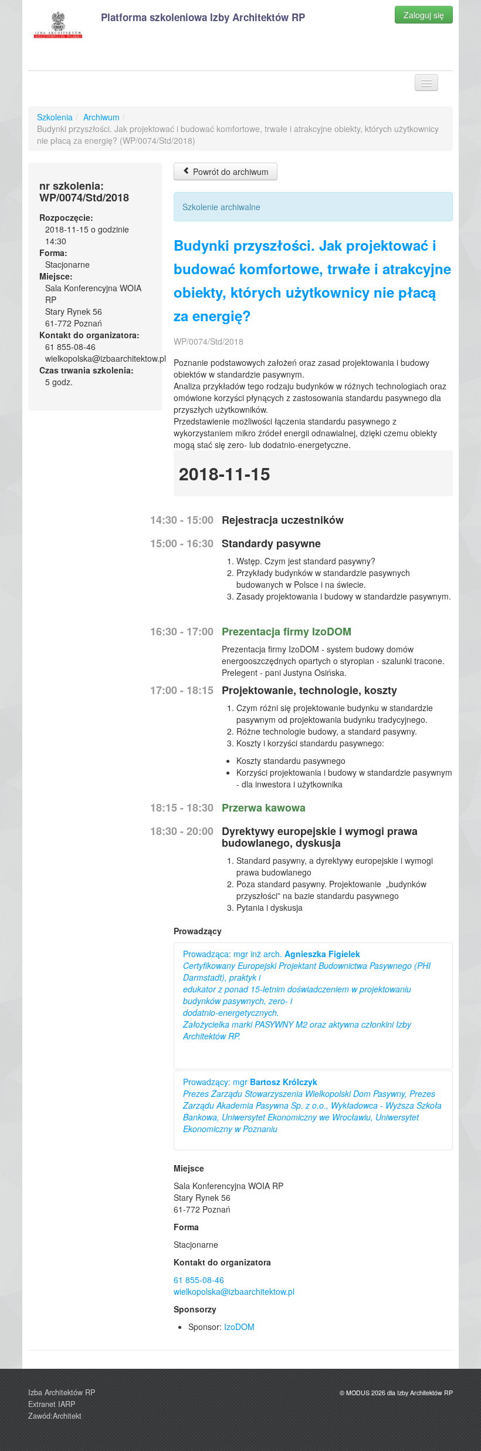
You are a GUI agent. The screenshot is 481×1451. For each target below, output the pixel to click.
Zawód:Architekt (55, 1415)
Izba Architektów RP (61, 1392)
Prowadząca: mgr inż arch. (307, 995)
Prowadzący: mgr (312, 1105)
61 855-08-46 (199, 1279)
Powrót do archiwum (230, 171)
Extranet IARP (51, 1404)
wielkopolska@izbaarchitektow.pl (234, 1291)
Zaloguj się (424, 15)
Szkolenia (55, 117)
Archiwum (101, 117)
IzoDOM (239, 1326)
